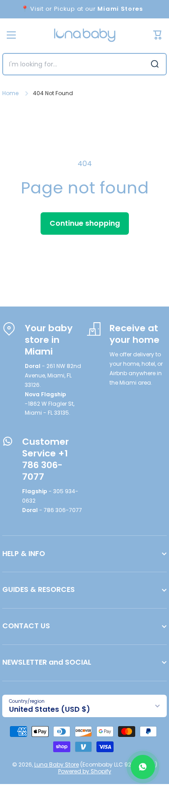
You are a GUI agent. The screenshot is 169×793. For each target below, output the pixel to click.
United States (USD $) (49, 709)
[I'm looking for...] (155, 64)
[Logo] (85, 35)
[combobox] (84, 64)
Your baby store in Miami (49, 340)
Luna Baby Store (56, 764)
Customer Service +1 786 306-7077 (45, 459)
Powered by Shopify (84, 771)
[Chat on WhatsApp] (143, 767)
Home (10, 93)
